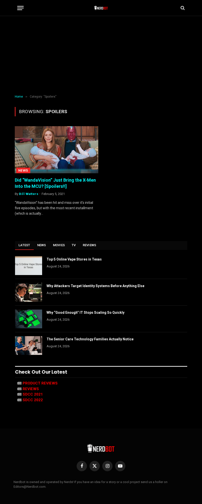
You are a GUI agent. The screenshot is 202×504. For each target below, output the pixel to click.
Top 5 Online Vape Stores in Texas (74, 259)
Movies (59, 245)
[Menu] (20, 8)
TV (74, 245)
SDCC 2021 (33, 394)
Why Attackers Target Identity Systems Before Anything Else (95, 286)
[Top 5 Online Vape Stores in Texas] (28, 265)
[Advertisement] (101, 55)
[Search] (182, 8)
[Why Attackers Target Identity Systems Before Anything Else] (28, 292)
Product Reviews (40, 383)
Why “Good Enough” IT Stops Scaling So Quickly (85, 312)
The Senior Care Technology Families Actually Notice (90, 339)
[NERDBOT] (101, 8)
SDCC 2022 (33, 400)
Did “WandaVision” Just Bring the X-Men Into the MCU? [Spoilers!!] (55, 183)
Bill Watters (28, 194)
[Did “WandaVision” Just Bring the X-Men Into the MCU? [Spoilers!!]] (56, 149)
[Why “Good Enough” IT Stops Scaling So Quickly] (28, 319)
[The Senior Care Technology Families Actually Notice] (28, 345)
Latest (24, 245)
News (23, 170)
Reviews (89, 245)
